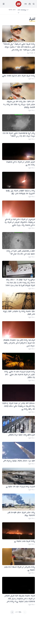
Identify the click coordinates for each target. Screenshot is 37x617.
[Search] (33, 3)
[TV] (29, 3)
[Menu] (3, 4)
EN (26, 4)
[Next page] (12, 612)
